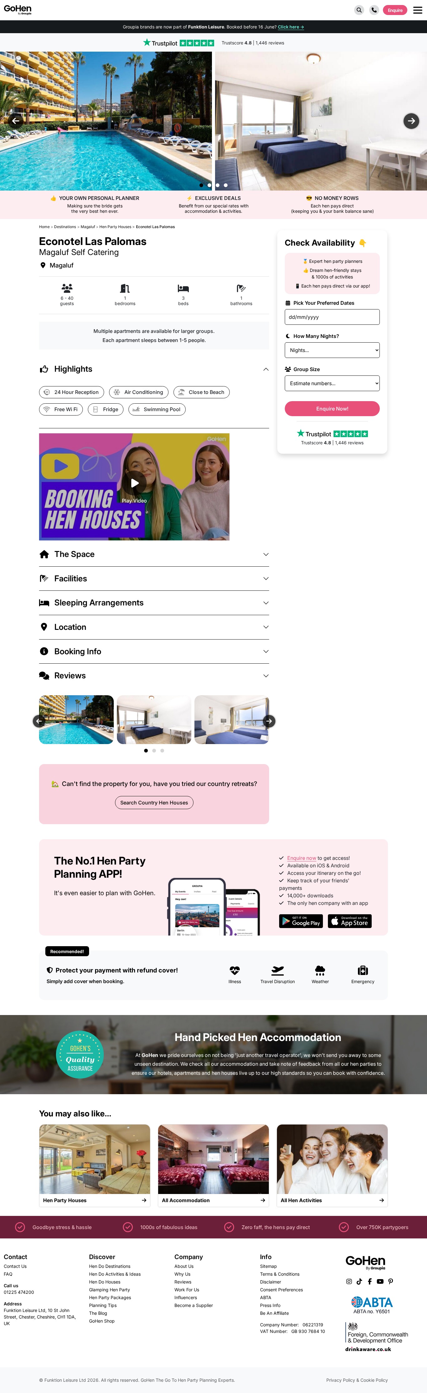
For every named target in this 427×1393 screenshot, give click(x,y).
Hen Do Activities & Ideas (115, 1274)
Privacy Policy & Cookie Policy (357, 1380)
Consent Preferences (281, 1289)
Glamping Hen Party (109, 1289)
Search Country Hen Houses (154, 802)
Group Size (306, 369)
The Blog (98, 1313)
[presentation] (15, 121)
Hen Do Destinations (109, 1266)
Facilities (70, 578)
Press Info (270, 1305)
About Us (183, 1266)
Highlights (73, 369)
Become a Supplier (193, 1305)
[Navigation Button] (417, 10)
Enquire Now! (332, 409)
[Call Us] (374, 10)
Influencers (185, 1297)
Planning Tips (103, 1305)
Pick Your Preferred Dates (323, 303)
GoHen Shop (102, 1321)
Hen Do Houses (104, 1281)
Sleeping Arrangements (99, 602)
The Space (74, 554)
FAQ (8, 1274)
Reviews (70, 675)
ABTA (265, 1297)
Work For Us (186, 1289)
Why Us (182, 1274)
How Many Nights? (315, 336)
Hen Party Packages (110, 1297)
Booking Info (77, 651)
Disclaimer (270, 1281)
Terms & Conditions (279, 1274)
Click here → (291, 26)
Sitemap (268, 1266)
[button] (359, 10)
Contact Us (15, 1266)
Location (70, 627)
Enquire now (301, 858)
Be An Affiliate (274, 1313)
